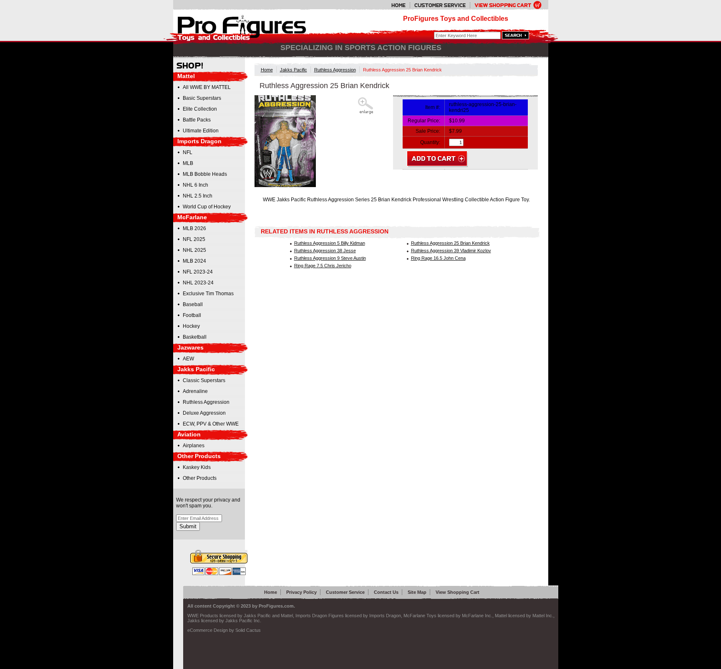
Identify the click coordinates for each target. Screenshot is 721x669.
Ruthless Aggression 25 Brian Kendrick (450, 243)
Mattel (186, 76)
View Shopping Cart (457, 592)
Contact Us (386, 592)
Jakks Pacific (293, 69)
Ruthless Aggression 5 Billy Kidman (329, 243)
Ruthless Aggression (335, 69)
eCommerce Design (207, 630)
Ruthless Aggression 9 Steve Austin (330, 258)
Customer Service (345, 592)
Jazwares (190, 347)
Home (267, 69)
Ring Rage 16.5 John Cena (438, 258)
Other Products (199, 456)
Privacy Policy (301, 592)
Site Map (417, 592)
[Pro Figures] (236, 26)
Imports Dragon (199, 141)
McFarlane (192, 217)
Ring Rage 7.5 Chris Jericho (322, 265)
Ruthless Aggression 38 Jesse (325, 250)
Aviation (189, 434)
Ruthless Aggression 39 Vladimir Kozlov (451, 250)
